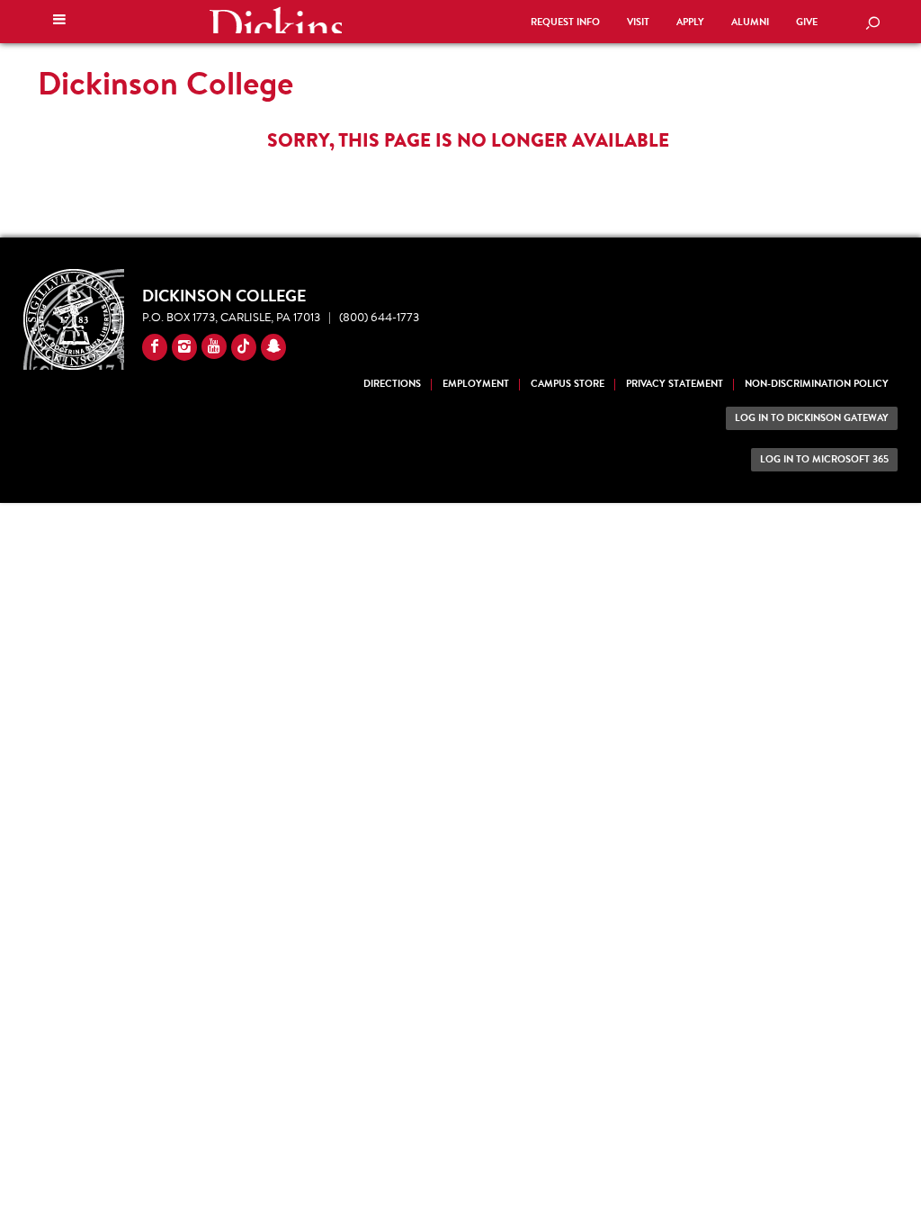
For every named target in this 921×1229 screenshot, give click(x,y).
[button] (59, 21)
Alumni (750, 22)
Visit (638, 22)
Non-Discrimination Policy (817, 383)
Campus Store (567, 383)
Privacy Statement (674, 383)
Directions (392, 383)
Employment (476, 383)
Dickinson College (275, 19)
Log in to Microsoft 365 (824, 459)
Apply (690, 22)
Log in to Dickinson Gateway (812, 418)
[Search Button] (872, 24)
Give (807, 22)
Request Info (565, 22)
